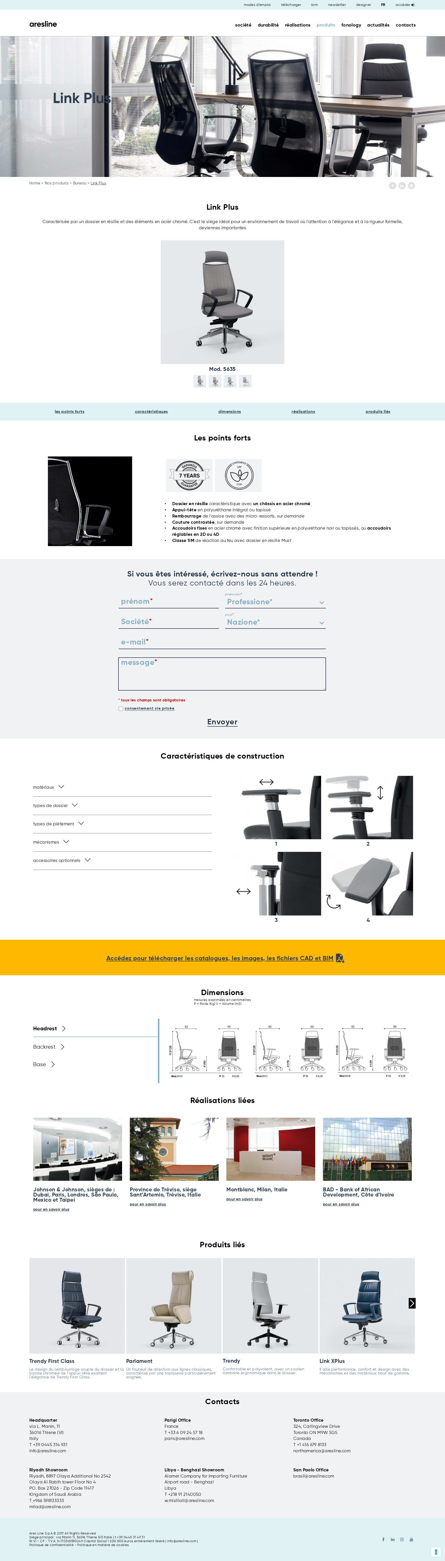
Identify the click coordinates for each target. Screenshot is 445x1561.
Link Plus (98, 183)
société (243, 25)
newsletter (337, 5)
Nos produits (57, 183)
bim (314, 5)
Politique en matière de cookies (103, 1545)
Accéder (403, 5)
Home (34, 183)
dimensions (229, 412)
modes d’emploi (257, 5)
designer (363, 5)
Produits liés (378, 412)
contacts (406, 25)
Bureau (79, 183)
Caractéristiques (151, 412)
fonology (351, 25)
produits (326, 25)
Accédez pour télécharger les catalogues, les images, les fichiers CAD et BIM (219, 958)
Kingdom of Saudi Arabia (55, 1494)
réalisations (298, 25)
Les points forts (69, 412)
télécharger (291, 5)
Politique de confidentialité (51, 1545)
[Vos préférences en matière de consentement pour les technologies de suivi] (436, 1552)
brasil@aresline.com (313, 1476)
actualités (378, 25)
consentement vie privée (149, 708)
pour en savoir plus (51, 1209)
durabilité (268, 25)
